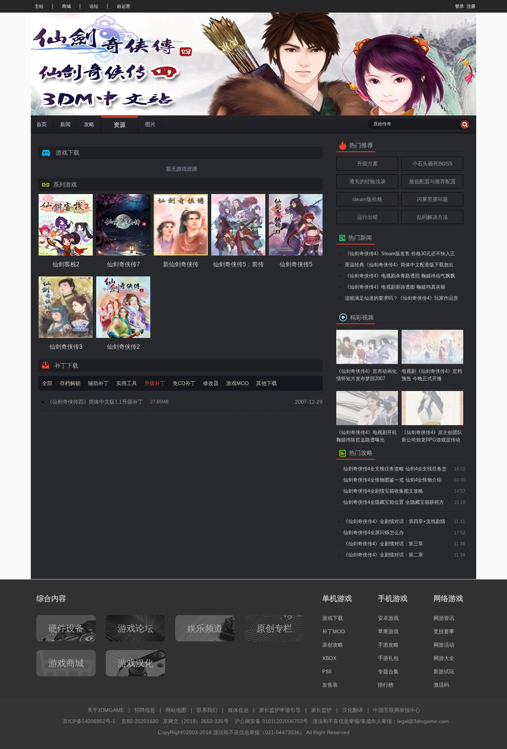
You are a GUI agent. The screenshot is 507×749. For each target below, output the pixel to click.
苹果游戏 (388, 631)
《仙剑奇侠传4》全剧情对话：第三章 (383, 543)
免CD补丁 (184, 383)
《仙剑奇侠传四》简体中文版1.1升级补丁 (95, 402)
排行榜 (385, 685)
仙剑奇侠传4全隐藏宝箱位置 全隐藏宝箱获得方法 (393, 503)
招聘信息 (144, 710)
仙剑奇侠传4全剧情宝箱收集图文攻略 (383, 491)
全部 (47, 383)
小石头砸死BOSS (432, 164)
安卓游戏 (388, 618)
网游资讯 (444, 618)
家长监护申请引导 (280, 710)
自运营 (123, 6)
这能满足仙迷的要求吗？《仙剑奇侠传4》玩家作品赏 (401, 298)
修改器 (211, 383)
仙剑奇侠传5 (296, 264)
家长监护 (321, 710)
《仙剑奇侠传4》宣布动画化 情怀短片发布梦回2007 (366, 374)
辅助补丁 (98, 383)
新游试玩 (444, 671)
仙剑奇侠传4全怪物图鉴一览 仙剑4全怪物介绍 (392, 480)
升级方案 (367, 164)
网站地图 (176, 710)
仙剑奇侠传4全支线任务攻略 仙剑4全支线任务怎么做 (395, 470)
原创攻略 (332, 645)
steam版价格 (367, 199)
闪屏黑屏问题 (432, 199)
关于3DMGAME (105, 710)
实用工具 (126, 383)
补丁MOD (333, 631)
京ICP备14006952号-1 (89, 721)
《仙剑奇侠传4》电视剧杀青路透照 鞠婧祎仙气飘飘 (400, 276)
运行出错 (367, 217)
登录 (459, 6)
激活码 (441, 685)
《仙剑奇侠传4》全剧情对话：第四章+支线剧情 (394, 521)
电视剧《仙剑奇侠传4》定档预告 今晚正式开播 (432, 374)
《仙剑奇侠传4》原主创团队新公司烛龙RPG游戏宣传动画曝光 (432, 437)
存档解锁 (70, 383)
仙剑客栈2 (65, 264)
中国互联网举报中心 (396, 710)
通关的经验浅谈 (367, 181)
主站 (39, 6)
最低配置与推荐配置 (432, 181)
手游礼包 (388, 658)
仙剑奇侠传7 (123, 264)
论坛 (93, 6)
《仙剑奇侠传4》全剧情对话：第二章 (383, 555)
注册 (471, 6)
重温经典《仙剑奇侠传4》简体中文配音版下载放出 (399, 264)
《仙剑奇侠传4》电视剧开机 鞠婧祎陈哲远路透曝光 (366, 436)
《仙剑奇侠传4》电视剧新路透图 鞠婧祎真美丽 (395, 287)
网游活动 (444, 645)
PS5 (327, 671)
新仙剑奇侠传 (181, 264)
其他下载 (266, 383)
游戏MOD (237, 383)
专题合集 (388, 671)
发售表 (330, 685)
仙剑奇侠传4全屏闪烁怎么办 (373, 532)
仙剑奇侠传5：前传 (238, 264)
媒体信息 (238, 710)
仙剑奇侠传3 (65, 347)
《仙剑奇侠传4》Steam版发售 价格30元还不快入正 (400, 253)
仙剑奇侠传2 (123, 347)
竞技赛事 (444, 631)
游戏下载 (332, 618)
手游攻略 (388, 645)
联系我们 (207, 710)
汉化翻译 (352, 710)
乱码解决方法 (432, 217)
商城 (66, 6)
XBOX (329, 658)
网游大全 (444, 658)
